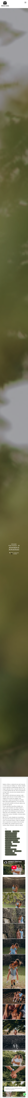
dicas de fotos (16, 842)
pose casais (8, 847)
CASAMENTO (9, 851)
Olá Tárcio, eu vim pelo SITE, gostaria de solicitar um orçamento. (13, 1089)
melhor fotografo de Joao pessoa (12, 838)
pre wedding (8, 842)
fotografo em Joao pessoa (11, 834)
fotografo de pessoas (10, 852)
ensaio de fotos (18, 851)
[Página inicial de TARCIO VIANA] (5, 4)
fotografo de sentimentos (11, 854)
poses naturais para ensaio (11, 845)
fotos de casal (16, 831)
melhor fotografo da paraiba (11, 840)
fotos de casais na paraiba (11, 836)
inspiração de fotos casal (11, 849)
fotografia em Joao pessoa (11, 833)
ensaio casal (8, 831)
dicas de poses (8, 843)
